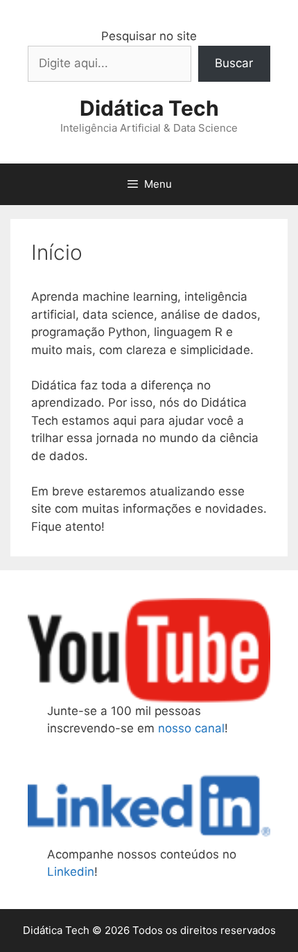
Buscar (234, 63)
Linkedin (70, 872)
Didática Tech (149, 108)
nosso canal (191, 728)
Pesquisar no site (149, 36)
